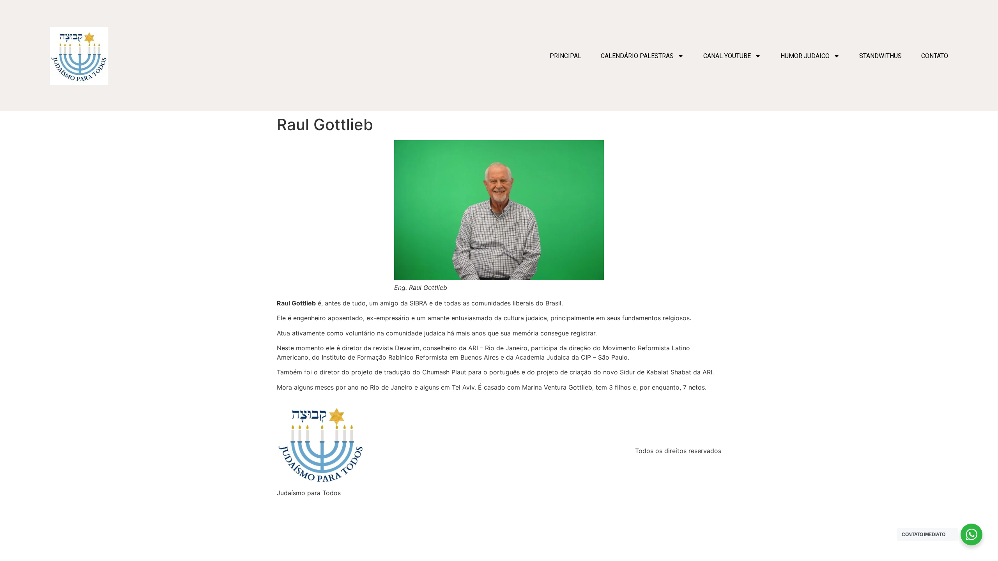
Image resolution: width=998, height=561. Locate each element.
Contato (934, 56)
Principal (565, 56)
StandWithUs (880, 56)
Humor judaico (805, 56)
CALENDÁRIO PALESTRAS (637, 56)
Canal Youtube (727, 56)
